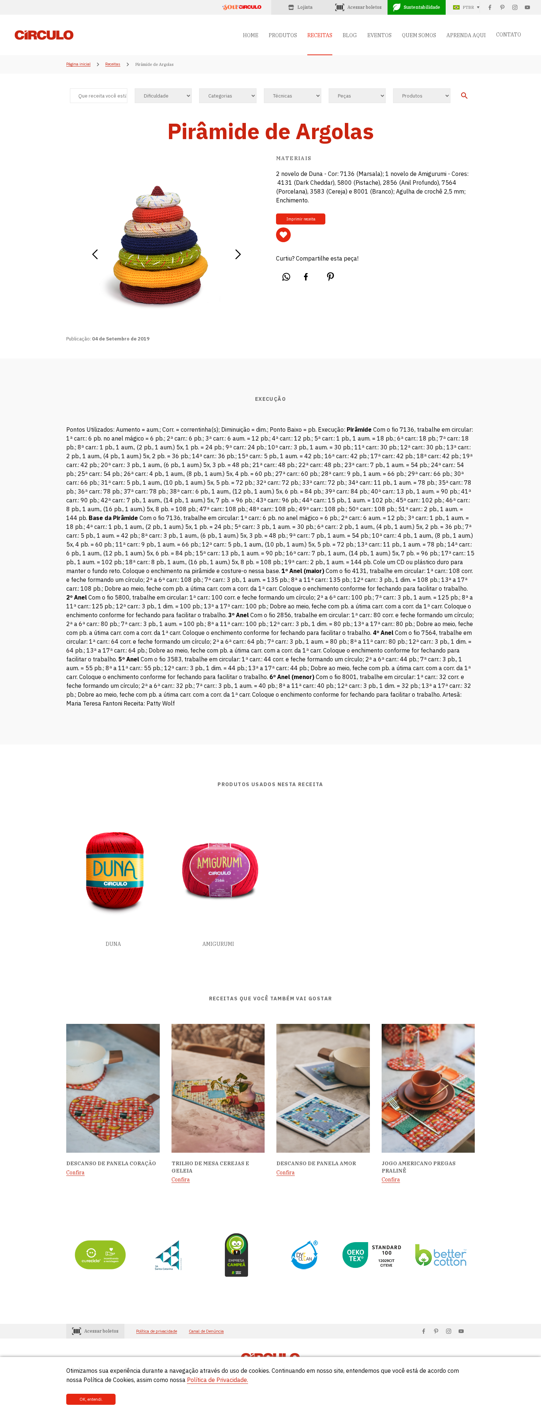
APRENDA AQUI (466, 35)
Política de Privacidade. (217, 1379)
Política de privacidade (156, 1331)
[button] (95, 251)
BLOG (350, 35)
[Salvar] (283, 234)
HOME (250, 35)
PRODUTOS (283, 35)
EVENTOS (379, 35)
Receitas (112, 64)
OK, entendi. (91, 1399)
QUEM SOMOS (419, 35)
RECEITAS (319, 35)
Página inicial (78, 64)
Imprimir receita (300, 219)
